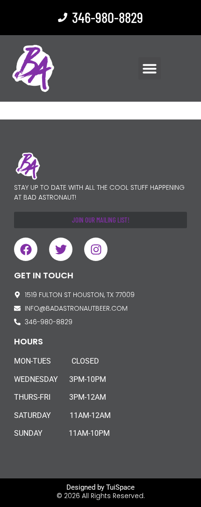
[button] (149, 68)
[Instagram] (96, 249)
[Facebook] (25, 249)
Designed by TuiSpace (100, 487)
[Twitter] (60, 249)
